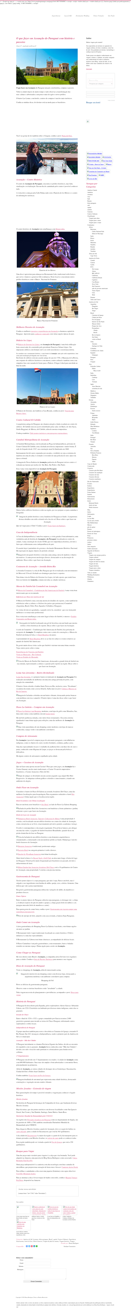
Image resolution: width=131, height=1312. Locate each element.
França (92, 413)
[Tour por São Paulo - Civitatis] (96, 168)
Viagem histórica (64, 1241)
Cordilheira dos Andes (96, 351)
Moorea (94, 457)
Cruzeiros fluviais (94, 477)
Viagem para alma (94, 218)
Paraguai (92, 357)
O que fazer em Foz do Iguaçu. (40, 1075)
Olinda (95, 330)
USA (93, 293)
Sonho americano (92, 549)
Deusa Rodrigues (74, 1243)
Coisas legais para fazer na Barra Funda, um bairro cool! (22, 1218)
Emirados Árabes (95, 366)
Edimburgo (93, 406)
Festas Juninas (91, 492)
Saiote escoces (96, 411)
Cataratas (90, 212)
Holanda (92, 424)
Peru (91, 359)
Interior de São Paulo (98, 322)
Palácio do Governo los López (29, 344)
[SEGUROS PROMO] (94, 157)
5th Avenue (95, 269)
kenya (92, 240)
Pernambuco (95, 328)
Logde (89, 516)
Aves (88, 197)
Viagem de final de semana (51, 1241)
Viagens (72, 1241)
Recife (95, 332)
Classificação (91, 216)
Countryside (90, 466)
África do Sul (93, 254)
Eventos (89, 484)
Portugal (92, 437)
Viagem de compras (94, 559)
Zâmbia (89, 579)
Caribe (92, 265)
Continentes (90, 225)
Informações (90, 514)
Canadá (92, 260)
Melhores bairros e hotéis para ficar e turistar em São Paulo (38, 1218)
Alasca (94, 271)
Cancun (92, 262)
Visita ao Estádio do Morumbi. (27, 657)
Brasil (50, 1239)
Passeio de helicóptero (93, 531)
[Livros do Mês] (92, 179)
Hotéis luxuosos (37, 1241)
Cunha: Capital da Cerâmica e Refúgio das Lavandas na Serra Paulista (69, 1218)
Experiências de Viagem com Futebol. (30, 652)
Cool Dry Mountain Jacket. (26, 1174)
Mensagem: (20, 1269)
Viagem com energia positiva (97, 555)
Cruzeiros (90, 468)
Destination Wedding (82, 16)
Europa (91, 400)
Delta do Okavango (97, 234)
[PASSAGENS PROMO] (94, 153)
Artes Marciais (96, 386)
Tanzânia (93, 251)
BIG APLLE (95, 273)
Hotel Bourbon (43, 635)
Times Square (96, 291)
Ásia (90, 364)
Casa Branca (95, 282)
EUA (91, 267)
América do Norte (94, 258)
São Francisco (96, 286)
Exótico (89, 486)
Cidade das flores (97, 317)
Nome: (22, 1260)
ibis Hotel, (45, 804)
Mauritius (93, 242)
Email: (22, 1263)
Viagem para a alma (95, 568)
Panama (92, 297)
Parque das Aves (96, 326)
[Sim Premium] (92, 175)
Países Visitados (98, 16)
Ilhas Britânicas (94, 426)
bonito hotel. (50, 714)
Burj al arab (97, 371)
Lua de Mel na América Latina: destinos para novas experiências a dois (22, 1233)
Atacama (94, 344)
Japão (92, 384)
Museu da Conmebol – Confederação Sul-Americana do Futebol (41, 590)
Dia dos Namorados (93, 481)
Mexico (89, 525)
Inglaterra (93, 428)
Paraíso (89, 529)
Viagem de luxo (93, 564)
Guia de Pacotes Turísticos (43, 959)
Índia (91, 373)
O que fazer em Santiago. (57, 526)
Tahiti (93, 461)
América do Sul (27, 1239)
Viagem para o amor (95, 220)
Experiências (56, 16)
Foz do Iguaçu (57, 1142)
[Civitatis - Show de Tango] (95, 164)
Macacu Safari (96, 324)
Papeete (94, 459)
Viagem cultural (93, 557)
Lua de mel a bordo (93, 521)
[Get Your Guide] (107, 161)
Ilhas (88, 510)
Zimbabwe (90, 581)
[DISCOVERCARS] (93, 161)
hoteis (89, 501)
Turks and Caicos (95, 299)
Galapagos (95, 355)
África (91, 227)
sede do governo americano (100, 288)
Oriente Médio (94, 393)
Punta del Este (67, 136)
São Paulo (111, 16)
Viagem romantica (94, 570)
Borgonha (95, 417)
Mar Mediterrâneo (92, 523)
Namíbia (92, 245)
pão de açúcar (91, 527)
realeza (89, 542)
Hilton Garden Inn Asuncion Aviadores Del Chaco (36, 867)
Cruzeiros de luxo (94, 475)
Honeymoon (90, 499)
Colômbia (93, 348)
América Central (92, 190)
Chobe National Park (98, 231)
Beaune (89, 201)
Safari (89, 544)
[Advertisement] (65, 26)
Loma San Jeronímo (23, 677)
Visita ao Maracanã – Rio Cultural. (28, 654)
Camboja (94, 377)
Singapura (93, 395)
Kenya (92, 238)
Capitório (94, 280)
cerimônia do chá (97, 388)
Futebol (89, 494)
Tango (94, 311)
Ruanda (92, 247)
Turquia (92, 442)
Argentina (93, 304)
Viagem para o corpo (95, 222)
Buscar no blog (93, 80)
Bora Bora (95, 455)
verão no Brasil (96, 339)
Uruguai (92, 362)
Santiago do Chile (97, 346)
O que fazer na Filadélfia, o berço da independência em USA (53, 1218)
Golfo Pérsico (94, 422)
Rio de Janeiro (96, 335)
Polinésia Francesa (95, 453)
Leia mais (89, 69)
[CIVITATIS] (107, 157)
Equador (92, 353)
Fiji (91, 448)
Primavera (90, 538)
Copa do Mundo (92, 464)
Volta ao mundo (92, 573)
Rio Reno (93, 440)
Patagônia (95, 306)
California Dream (97, 278)
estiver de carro (53, 1138)
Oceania (91, 444)
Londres (94, 431)
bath (88, 199)
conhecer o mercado (42, 334)
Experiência (72, 1239)
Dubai (93, 368)
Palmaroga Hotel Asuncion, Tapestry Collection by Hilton (39, 818)
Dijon (93, 420)
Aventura (35, 1239)
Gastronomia (20, 1241)
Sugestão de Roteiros (93, 551)
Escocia (92, 408)
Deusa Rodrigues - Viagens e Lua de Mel (26, 12)
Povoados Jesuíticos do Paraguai (39, 1120)
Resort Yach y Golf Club (42, 858)
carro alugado (21, 1131)
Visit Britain (95, 433)
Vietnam (94, 382)
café (88, 205)
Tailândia (93, 397)
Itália (91, 435)
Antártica (90, 192)
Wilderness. (90, 577)
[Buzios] (108, 164)
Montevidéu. (60, 229)
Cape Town (93, 256)
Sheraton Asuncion (25, 846)
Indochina (93, 375)
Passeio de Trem (92, 533)
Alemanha (93, 402)
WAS (93, 295)
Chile (92, 342)
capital (55, 1239)
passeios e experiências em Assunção (44, 331)
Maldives (93, 391)
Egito (92, 236)
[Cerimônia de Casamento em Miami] (98, 171)
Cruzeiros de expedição (95, 472)
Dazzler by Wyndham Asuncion (29, 854)
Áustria (92, 404)
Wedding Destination (93, 575)
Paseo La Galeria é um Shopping (29, 711)
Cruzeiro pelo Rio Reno (96, 470)
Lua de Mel (68, 16)
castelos (89, 210)
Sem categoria (91, 546)
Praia (88, 536)
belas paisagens (43, 1239)
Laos (93, 380)
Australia (93, 446)
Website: (21, 1266)
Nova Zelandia (94, 451)
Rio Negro (95, 308)
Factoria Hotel (23, 850)
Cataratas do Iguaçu (97, 315)
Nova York (95, 284)
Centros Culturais (63, 1239)
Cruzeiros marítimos (95, 479)
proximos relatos (92, 540)
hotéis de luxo (29, 1241)
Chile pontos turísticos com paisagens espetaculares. (49, 433)
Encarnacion (32, 1135)
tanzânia (92, 249)
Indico (89, 512)
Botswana (93, 229)
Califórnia (95, 275)
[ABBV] (101, 175)
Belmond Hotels (93, 503)
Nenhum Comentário (70, 1246)
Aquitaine (95, 415)
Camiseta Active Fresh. (70, 1167)
